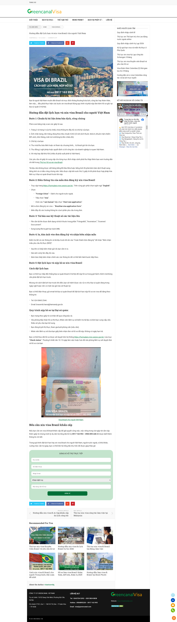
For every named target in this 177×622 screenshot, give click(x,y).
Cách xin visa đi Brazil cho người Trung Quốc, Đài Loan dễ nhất (41, 574)
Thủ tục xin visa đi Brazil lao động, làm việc (98, 547)
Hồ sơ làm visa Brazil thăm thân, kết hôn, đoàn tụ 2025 (70, 573)
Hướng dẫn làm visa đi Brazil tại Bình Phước (97, 573)
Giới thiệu (33, 20)
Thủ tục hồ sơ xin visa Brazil (51, 162)
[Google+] (67, 43)
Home (45, 27)
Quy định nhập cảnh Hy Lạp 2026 (130, 43)
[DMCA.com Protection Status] (117, 607)
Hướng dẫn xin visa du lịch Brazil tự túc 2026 (70, 547)
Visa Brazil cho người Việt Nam (70, 420)
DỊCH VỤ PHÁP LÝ (94, 20)
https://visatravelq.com (125, 601)
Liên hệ (109, 20)
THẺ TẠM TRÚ (62, 20)
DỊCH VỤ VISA (47, 20)
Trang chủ (32, 2)
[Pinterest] (73, 43)
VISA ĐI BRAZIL (56, 27)
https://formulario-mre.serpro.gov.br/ (58, 186)
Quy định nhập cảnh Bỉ (126, 32)
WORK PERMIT (78, 20)
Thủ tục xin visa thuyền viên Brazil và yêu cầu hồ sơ (42, 547)
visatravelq (33, 38)
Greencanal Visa (38, 619)
